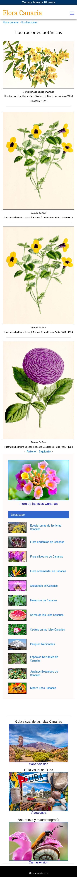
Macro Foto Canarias (43, 688)
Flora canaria (10, 22)
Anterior (32, 451)
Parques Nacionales (42, 644)
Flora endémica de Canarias (47, 542)
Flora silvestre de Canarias (46, 556)
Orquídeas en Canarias (44, 585)
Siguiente (45, 451)
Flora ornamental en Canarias (48, 571)
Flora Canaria (22, 13)
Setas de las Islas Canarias (47, 615)
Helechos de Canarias (43, 600)
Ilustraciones (29, 22)
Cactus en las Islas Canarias (47, 629)
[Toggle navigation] (72, 13)
